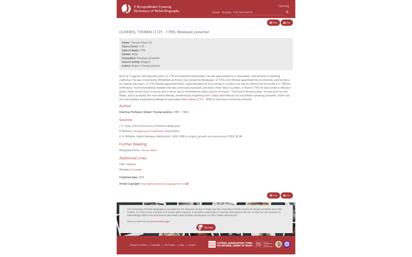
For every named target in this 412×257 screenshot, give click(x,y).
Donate (208, 227)
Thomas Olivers (148, 150)
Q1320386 (136, 169)
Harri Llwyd (211, 95)
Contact (191, 244)
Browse (226, 12)
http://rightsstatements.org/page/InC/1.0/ (163, 183)
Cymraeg (283, 6)
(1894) (152, 131)
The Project (169, 244)
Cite (288, 22)
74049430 (131, 164)
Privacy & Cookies (138, 244)
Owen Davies (188, 99)
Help (181, 244)
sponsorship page (159, 221)
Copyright (155, 244)
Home (215, 12)
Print (274, 22)
